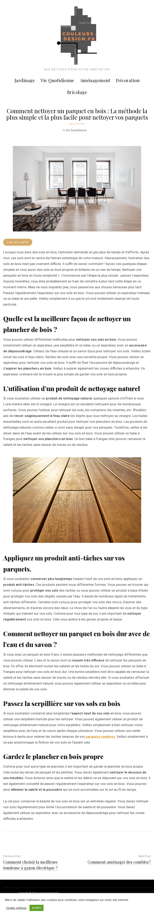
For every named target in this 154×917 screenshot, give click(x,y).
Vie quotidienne (57, 80)
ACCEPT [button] (36, 907)
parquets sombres (100, 737)
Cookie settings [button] (16, 908)
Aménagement (95, 80)
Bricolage (77, 92)
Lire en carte (18, 242)
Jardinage (24, 80)
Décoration (128, 80)
